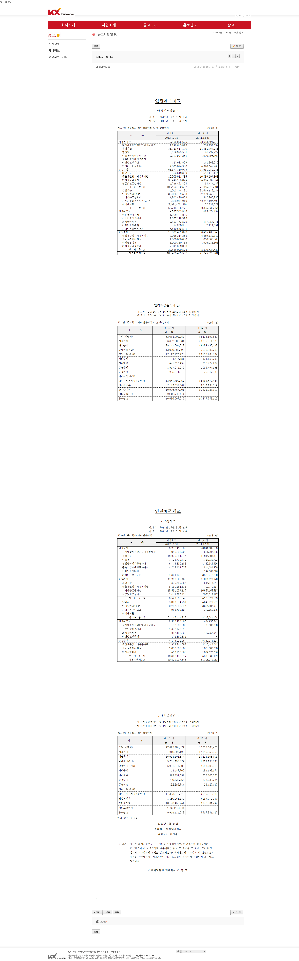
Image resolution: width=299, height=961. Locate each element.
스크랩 (236, 912)
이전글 (97, 912)
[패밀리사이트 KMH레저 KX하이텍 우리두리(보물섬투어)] (191, 951)
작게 (234, 56)
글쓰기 (237, 46)
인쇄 (238, 56)
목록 (96, 46)
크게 (229, 56)
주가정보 (54, 44)
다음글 (107, 912)
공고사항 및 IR (57, 57)
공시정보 (54, 50)
